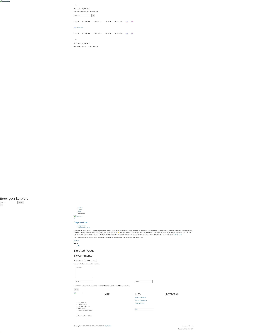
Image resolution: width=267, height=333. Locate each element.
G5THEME (108, 326)
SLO (143, 303)
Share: (76, 243)
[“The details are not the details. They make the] (170, 297)
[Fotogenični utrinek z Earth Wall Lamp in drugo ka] (170, 299)
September (81, 222)
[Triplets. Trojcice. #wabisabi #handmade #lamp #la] (188, 299)
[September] (133, 216)
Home (80, 207)
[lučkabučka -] (5, 1)
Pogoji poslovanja (140, 297)
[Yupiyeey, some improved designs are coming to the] (170, 301)
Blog (79, 211)
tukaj (175, 234)
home (80, 209)
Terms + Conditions (141, 300)
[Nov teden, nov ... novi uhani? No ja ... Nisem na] (179, 299)
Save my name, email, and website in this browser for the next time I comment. (103, 286)
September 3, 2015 (84, 227)
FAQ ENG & (138, 303)
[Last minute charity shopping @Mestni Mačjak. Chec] (179, 297)
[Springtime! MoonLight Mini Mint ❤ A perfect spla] (179, 301)
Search (21, 202)
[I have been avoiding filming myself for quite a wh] (188, 301)
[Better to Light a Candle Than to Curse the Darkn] (188, 297)
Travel (84, 226)
